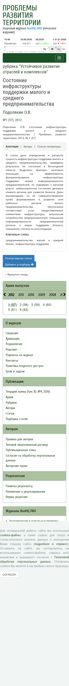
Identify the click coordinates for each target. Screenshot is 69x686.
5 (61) (12, 309)
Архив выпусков (17, 285)
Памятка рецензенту (19, 486)
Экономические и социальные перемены (34, 521)
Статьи (10, 413)
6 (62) (24, 309)
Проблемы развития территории (22, 15)
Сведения (12, 333)
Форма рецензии (17, 497)
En (63, 49)
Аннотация (12, 146)
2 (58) (24, 304)
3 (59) (35, 304)
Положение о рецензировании (25, 492)
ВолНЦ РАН (34, 28)
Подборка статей (17, 419)
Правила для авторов (19, 439)
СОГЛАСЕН (9, 574)
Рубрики (11, 403)
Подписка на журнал (19, 355)
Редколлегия (14, 344)
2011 (21, 295)
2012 (11, 295)
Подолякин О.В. (17, 112)
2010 (31, 295)
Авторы (27, 146)
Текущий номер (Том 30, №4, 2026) (28, 392)
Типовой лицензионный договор (27, 445)
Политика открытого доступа (24, 366)
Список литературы (49, 146)
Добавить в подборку (18, 264)
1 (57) (12, 304)
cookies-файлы (10, 535)
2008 (52, 295)
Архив (9, 397)
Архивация (13, 339)
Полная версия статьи (18, 258)
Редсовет (11, 349)
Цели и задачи (15, 371)
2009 (41, 295)
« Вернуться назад (16, 274)
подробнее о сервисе (51, 544)
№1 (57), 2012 (12, 120)
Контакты (12, 360)
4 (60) (47, 304)
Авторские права (16, 466)
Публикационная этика (21, 450)
